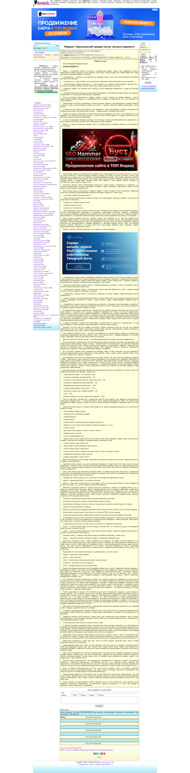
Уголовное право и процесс (41, 287)
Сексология (36, 258)
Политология (37, 237)
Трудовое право (37, 284)
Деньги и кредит (37, 150)
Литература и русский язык (41, 199)
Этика (35, 321)
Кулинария (36, 191)
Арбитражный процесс (39, 108)
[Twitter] (97, 754)
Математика (36, 206)
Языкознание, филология (40, 327)
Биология (36, 121)
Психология (36, 248)
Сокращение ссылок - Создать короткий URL (95, 764)
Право (35, 239)
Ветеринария (37, 132)
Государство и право (39, 144)
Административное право (40, 106)
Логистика (36, 202)
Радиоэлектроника (38, 251)
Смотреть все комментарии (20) (70, 748)
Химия (35, 304)
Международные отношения (41, 215)
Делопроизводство (38, 148)
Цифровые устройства (39, 307)
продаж (47, 55)
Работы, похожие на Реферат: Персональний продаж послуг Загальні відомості (86, 750)
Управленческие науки (39, 291)
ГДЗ (34, 135)
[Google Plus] (104, 754)
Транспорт (36, 282)
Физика (35, 293)
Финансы (35, 300)
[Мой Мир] (102, 754)
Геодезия (35, 139)
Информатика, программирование (43, 168)
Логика (35, 200)
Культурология (37, 195)
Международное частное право (42, 213)
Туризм (35, 286)
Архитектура (36, 110)
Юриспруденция (38, 323)
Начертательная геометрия (41, 229)
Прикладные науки (38, 244)
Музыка (35, 222)
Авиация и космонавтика (40, 105)
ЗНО (34, 157)
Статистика (36, 262)
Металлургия (37, 219)
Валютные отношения (39, 130)
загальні (56, 55)
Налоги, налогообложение (40, 226)
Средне (83, 695)
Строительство (37, 268)
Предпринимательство (39, 242)
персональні (37, 55)
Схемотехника (37, 269)
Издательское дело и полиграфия (42, 161)
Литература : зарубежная (40, 197)
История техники (38, 173)
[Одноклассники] (99, 754)
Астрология (36, 112)
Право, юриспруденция (39, 240)
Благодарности (145, 49)
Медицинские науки (38, 210)
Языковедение (37, 325)
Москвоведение (37, 220)
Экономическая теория (39, 320)
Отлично (101, 695)
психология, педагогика (40, 249)
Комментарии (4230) (148, 88)
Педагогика (36, 235)
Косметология (37, 181)
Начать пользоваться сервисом (47, 92)
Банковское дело (38, 115)
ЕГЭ (34, 152)
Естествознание (37, 153)
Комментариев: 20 (78, 57)
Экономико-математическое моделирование (46, 315)
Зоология (36, 159)
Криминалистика (38, 186)
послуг (35, 57)
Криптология (36, 190)
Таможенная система (39, 271)
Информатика (37, 166)
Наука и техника (38, 228)
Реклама (35, 253)
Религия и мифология (39, 255)
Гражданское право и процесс (41, 146)
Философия (36, 297)
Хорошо (91, 695)
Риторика (36, 257)
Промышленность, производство (42, 246)
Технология (36, 278)
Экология (36, 311)
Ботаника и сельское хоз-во (41, 126)
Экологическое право (39, 309)
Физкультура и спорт (39, 295)
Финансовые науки (38, 298)
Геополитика (36, 143)
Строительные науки (39, 266)
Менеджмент (37, 217)
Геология (35, 141)
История (35, 171)
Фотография (36, 302)
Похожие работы (99, 55)
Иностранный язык (38, 164)
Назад (99, 757)
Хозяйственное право (39, 306)
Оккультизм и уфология (40, 231)
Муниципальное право (39, 224)
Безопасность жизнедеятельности (43, 117)
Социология (36, 260)
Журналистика (37, 155)
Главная (142, 45)
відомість (42, 57)
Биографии (36, 119)
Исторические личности (40, 170)
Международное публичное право (42, 211)
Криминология (37, 188)
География (36, 137)
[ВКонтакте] (95, 754)
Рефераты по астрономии (75, 53)
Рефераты (143, 47)
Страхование (37, 264)
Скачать (127, 57)
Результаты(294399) (148, 86)
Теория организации (39, 275)
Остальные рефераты (39, 233)
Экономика (36, 313)
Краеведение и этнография (41, 182)
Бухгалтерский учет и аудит (41, 128)
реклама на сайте (108, 762)
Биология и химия (38, 123)
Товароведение (37, 280)
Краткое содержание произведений (43, 184)
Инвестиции (36, 162)
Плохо (75, 695)
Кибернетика (36, 175)
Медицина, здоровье (39, 208)
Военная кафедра (38, 134)
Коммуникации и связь (39, 177)
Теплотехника (37, 277)
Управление (36, 289)
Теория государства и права (41, 273)
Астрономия (36, 114)
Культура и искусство (39, 193)
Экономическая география (40, 318)
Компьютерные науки (39, 179)
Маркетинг (36, 204)
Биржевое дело (37, 124)
